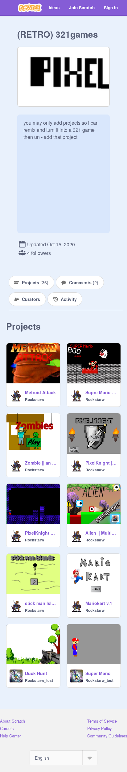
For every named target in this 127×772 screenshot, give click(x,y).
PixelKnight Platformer (40, 533)
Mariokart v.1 (98, 603)
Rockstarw (34, 399)
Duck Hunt (36, 673)
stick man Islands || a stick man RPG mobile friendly (40, 603)
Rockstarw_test (39, 680)
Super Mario (98, 673)
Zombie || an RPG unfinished (40, 463)
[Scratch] (29, 7)
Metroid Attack (40, 392)
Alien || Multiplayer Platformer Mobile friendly (101, 533)
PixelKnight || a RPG (101, 463)
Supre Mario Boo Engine (101, 392)
